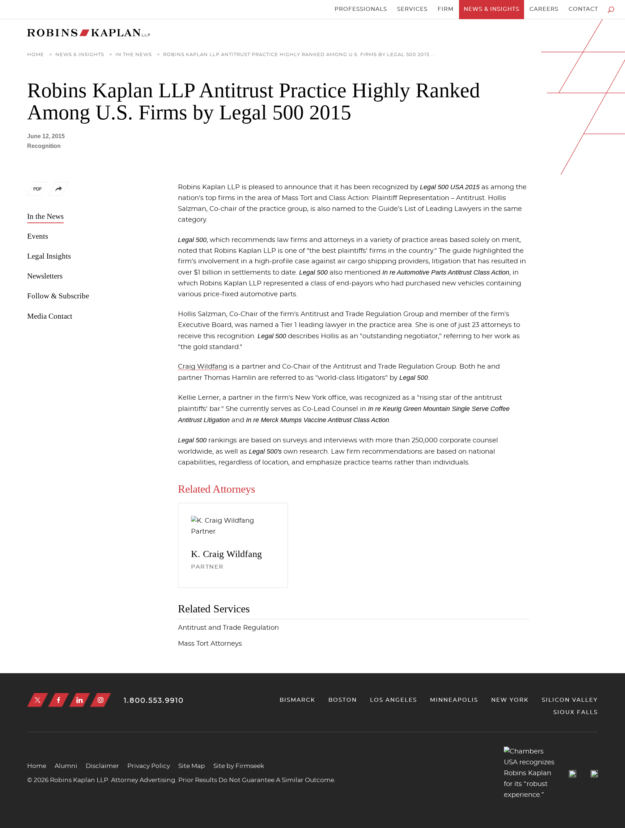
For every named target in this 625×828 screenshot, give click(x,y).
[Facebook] (58, 700)
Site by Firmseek (238, 766)
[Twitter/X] (37, 700)
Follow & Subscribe (58, 296)
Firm (446, 9)
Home (35, 54)
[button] (58, 194)
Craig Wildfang (202, 367)
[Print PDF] (37, 190)
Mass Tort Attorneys (210, 644)
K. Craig (226, 554)
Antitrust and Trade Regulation (228, 628)
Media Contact (49, 316)
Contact (583, 9)
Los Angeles (393, 700)
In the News (133, 54)
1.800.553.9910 (154, 700)
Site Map (191, 766)
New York (510, 700)
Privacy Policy (148, 766)
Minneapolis (454, 700)
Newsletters (45, 276)
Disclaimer (102, 766)
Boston (342, 700)
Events (37, 236)
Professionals (361, 9)
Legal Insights (49, 256)
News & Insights (491, 9)
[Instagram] (100, 700)
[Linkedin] (79, 700)
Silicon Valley (570, 700)
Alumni (66, 766)
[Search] (610, 10)
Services (412, 9)
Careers (544, 9)
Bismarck (297, 700)
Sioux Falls (575, 712)
